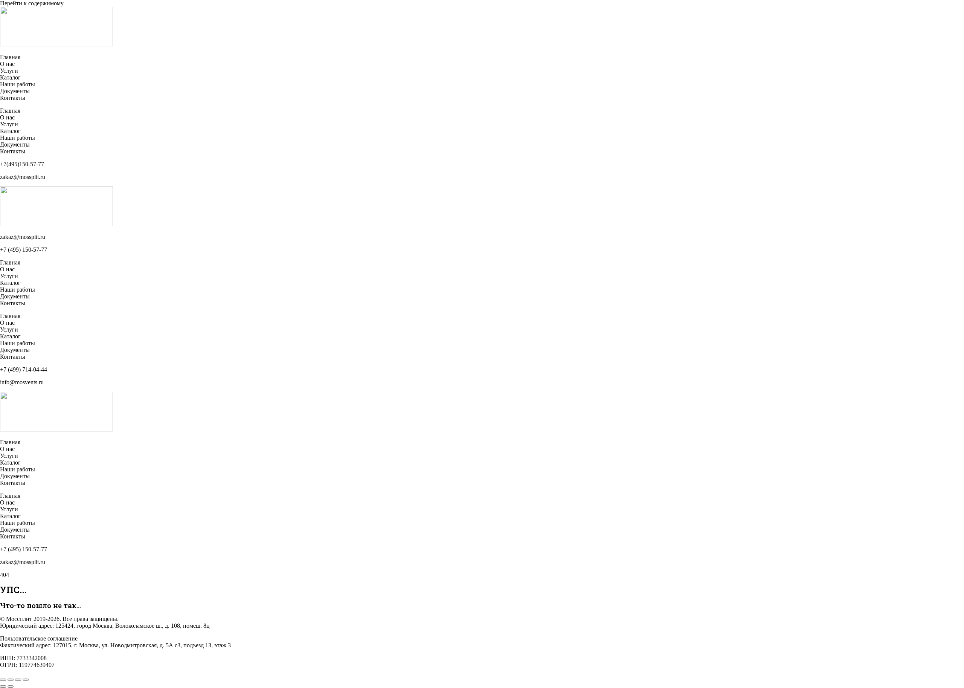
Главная (10, 57)
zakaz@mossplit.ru (22, 237)
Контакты (12, 98)
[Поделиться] (18, 680)
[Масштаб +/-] (3, 680)
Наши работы (17, 84)
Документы (15, 91)
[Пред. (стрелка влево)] (3, 686)
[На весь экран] (11, 680)
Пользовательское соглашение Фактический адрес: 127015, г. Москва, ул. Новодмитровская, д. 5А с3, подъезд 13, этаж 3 (115, 641)
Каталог (10, 77)
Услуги (9, 70)
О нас (7, 64)
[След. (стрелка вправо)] (11, 686)
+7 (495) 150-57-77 (23, 249)
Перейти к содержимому (32, 3)
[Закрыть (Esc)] (26, 680)
